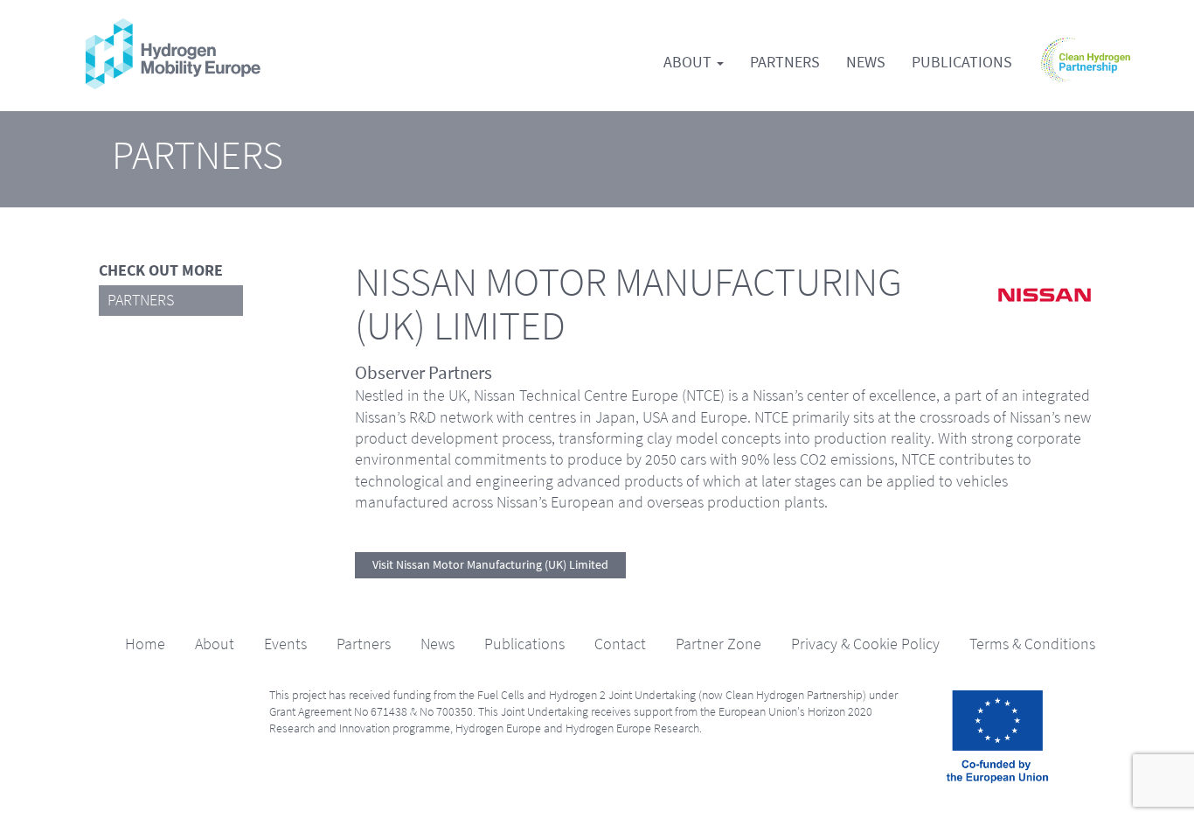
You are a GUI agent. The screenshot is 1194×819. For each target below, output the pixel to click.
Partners (785, 62)
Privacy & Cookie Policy (865, 644)
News (865, 62)
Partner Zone (718, 644)
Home (145, 644)
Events (285, 644)
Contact (620, 644)
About (689, 62)
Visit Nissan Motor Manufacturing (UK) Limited (490, 564)
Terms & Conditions (1032, 644)
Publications (962, 62)
